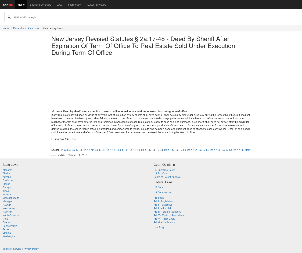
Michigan (8, 201)
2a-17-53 (215, 149)
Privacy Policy (31, 248)
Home (21, 4)
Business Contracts (40, 4)
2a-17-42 (89, 149)
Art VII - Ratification (164, 222)
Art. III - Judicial (162, 208)
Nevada (7, 205)
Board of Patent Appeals (167, 177)
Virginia (7, 232)
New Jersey (9, 208)
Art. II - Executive (163, 204)
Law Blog (159, 227)
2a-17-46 (135, 149)
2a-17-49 (169, 149)
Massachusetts (11, 198)
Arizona (7, 177)
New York (8, 212)
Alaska (6, 173)
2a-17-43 (100, 149)
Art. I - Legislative (163, 201)
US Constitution (162, 192)
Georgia (7, 187)
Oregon (7, 222)
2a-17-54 (227, 149)
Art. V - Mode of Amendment (169, 215)
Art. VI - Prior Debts (164, 218)
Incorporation (74, 4)
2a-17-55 (238, 149)
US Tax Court (161, 173)
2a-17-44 (112, 149)
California (8, 180)
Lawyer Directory (96, 4)
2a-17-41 (77, 149)
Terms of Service (12, 248)
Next (247, 149)
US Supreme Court (164, 170)
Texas (6, 229)
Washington (9, 236)
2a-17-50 (181, 149)
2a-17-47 (146, 149)
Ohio (5, 219)
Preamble (159, 197)
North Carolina (11, 215)
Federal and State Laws (26, 28)
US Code (159, 187)
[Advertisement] (151, 82)
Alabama (7, 170)
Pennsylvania (10, 225)
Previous (66, 149)
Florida (6, 184)
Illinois (6, 191)
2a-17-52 (204, 149)
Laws (59, 4)
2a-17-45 (123, 149)
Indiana (7, 194)
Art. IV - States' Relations (167, 211)
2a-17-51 (192, 149)
